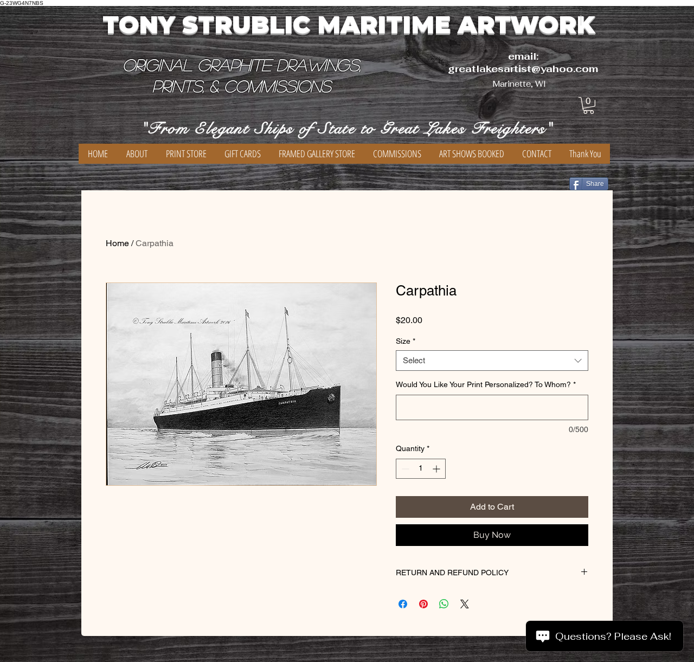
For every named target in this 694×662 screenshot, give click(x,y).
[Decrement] (404, 468)
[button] (589, 105)
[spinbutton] (420, 468)
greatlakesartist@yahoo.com (523, 68)
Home (117, 243)
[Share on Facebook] (402, 603)
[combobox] (492, 360)
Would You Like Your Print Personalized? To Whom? (486, 384)
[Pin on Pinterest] (423, 603)
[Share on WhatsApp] (444, 603)
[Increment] (437, 468)
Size (405, 341)
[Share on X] (464, 603)
